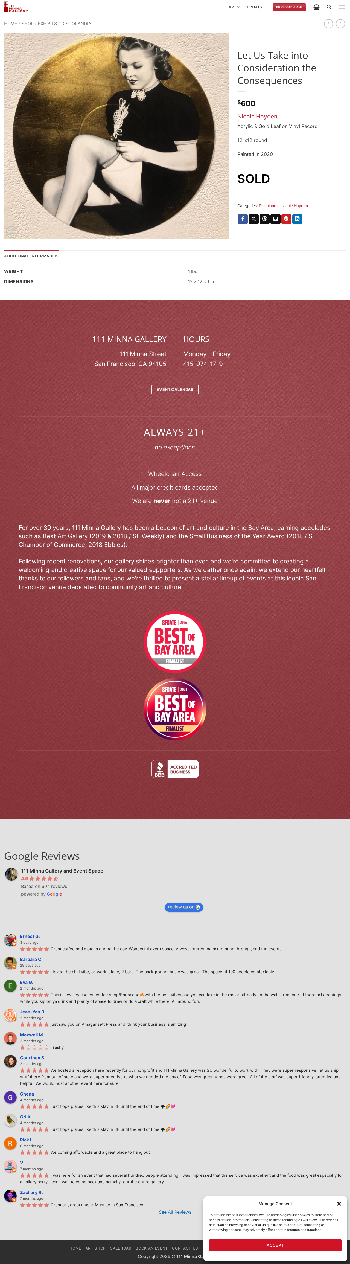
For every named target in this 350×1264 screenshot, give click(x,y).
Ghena (27, 1094)
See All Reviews (175, 1212)
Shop (28, 23)
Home (10, 23)
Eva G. (26, 982)
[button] (339, 1204)
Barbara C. (31, 959)
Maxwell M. (32, 1035)
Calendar (120, 1248)
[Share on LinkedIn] (297, 219)
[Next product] (328, 23)
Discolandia (76, 23)
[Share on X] (254, 219)
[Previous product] (340, 23)
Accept (275, 1245)
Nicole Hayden (257, 116)
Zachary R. (31, 1192)
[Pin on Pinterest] (286, 219)
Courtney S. (32, 1057)
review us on (181, 907)
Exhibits (47, 23)
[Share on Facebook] (243, 219)
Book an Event (152, 1248)
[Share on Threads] (265, 219)
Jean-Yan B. (33, 1012)
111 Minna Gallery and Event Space (62, 871)
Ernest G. (30, 936)
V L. (24, 1163)
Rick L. (27, 1140)
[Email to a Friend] (275, 219)
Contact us (185, 1248)
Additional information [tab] (31, 256)
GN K (25, 1117)
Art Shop (96, 1248)
